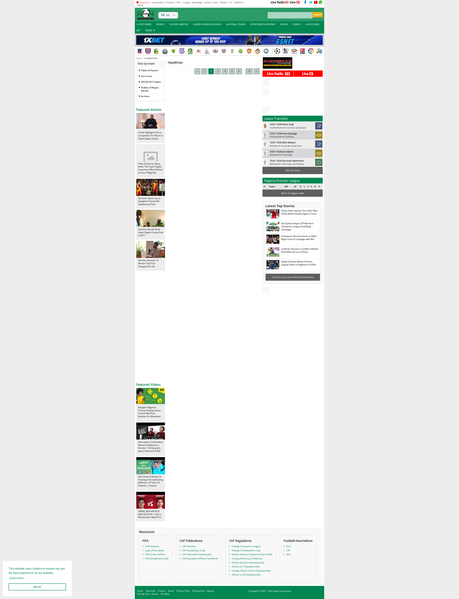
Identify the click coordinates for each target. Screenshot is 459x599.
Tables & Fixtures (149, 70)
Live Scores (312, 24)
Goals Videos (158, 2)
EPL (178, 2)
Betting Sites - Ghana (147, 594)
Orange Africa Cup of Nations (247, 558)
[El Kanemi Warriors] (241, 51)
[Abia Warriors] (199, 51)
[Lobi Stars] (140, 51)
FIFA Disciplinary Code (157, 558)
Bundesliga (197, 2)
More (149, 30)
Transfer (170, 2)
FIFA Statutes (152, 546)
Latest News (144, 24)
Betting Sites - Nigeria (203, 590)
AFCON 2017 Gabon (151, 81)
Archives (145, 96)
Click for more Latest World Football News (293, 277)
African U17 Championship (246, 566)
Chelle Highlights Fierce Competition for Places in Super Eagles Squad (150, 135)
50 (249, 71)
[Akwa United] (148, 51)
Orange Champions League (246, 546)
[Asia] (319, 51)
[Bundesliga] (302, 51)
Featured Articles (149, 109)
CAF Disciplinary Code (193, 550)
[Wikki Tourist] (249, 51)
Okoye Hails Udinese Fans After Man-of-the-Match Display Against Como (299, 212)
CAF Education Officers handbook (200, 558)
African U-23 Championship (246, 574)
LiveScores (144, 2)
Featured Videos (148, 384)
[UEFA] (277, 51)
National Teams (235, 24)
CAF (288, 550)
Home (139, 58)
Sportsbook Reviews (262, 24)
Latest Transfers (276, 118)
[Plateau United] (173, 51)
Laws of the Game (154, 550)
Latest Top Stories (280, 206)
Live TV (294, 2)
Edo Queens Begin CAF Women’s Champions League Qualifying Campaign (297, 226)
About (171, 590)
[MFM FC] (224, 51)
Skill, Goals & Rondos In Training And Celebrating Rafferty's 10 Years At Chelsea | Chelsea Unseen (150, 482)
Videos (297, 24)
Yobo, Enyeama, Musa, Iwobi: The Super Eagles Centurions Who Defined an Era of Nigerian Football (150, 169)
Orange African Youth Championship (251, 570)
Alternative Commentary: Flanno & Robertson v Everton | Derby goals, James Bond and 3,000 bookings (150, 447)
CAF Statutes (189, 546)
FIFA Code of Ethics (155, 554)
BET (139, 30)
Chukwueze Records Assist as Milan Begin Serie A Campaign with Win (299, 237)
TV (231, 2)
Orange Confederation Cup (246, 550)
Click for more (292, 170)
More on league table (292, 193)
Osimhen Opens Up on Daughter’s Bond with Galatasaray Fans (149, 201)
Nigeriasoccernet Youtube (316, 2)
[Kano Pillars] (156, 51)
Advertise (150, 590)
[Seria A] (294, 51)
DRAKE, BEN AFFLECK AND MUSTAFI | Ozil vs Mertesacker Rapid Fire (149, 514)
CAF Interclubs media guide (196, 554)
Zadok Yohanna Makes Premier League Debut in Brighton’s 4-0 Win (298, 263)
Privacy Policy (183, 590)
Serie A (208, 2)
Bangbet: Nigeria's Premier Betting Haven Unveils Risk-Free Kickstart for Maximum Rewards (149, 413)
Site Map (165, 594)
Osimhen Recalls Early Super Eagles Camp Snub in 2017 (150, 232)
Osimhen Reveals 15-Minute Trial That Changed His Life (148, 263)
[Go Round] (266, 51)
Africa (284, 24)
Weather (238, 2)
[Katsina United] (190, 51)
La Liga (186, 2)
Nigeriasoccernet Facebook (306, 2)
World (160, 24)
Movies (223, 2)
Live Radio (279, 2)
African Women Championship (248, 562)
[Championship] (286, 51)
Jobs (216, 2)
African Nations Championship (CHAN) (252, 554)
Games (140, 5)
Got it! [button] (37, 586)
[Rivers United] (207, 51)
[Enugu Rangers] (215, 51)
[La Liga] (311, 51)
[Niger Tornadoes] (182, 51)
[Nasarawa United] (232, 51)
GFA (288, 554)
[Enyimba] (165, 51)
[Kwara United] (258, 51)
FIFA (288, 546)
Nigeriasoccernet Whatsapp (320, 2)
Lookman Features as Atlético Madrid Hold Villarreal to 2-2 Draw (299, 250)
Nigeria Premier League (207, 24)
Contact (161, 590)
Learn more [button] (16, 577)
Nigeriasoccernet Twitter (311, 2)
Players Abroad (178, 24)
